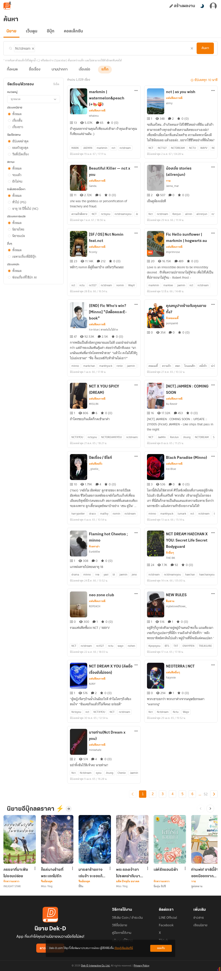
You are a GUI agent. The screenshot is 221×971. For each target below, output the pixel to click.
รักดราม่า (94, 546)
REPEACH (94, 606)
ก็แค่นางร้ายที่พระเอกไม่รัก (52, 873)
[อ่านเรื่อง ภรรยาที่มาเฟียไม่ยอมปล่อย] (19, 839)
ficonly (93, 252)
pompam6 (172, 323)
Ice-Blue (171, 468)
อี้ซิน (81, 886)
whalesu (94, 115)
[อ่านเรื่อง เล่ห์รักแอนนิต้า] (170, 839)
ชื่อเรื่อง (34, 70)
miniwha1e (95, 749)
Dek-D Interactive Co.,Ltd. (95, 966)
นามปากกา (60, 70)
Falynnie (171, 677)
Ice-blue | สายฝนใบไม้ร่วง (103, 329)
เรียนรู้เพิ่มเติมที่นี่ (123, 948)
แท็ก (104, 70)
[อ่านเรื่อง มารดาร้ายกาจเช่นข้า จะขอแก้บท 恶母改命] (95, 839)
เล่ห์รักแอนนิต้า (166, 870)
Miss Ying (46, 886)
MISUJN (93, 403)
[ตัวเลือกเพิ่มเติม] (136, 91)
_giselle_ (94, 468)
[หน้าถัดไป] (214, 794)
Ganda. (93, 185)
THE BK (170, 557)
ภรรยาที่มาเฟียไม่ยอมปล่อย (15, 873)
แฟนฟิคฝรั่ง (95, 464)
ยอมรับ (161, 948)
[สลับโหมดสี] (202, 6)
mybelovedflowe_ (176, 606)
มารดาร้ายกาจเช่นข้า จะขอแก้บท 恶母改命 (91, 873)
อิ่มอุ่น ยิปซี (160, 886)
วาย (168, 181)
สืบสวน (170, 601)
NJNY (92, 683)
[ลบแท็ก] (32, 47)
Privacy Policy (141, 966)
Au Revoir (171, 403)
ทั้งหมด (12, 70)
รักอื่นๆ (170, 553)
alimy (169, 103)
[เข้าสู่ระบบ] (213, 6)
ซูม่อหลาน (196, 886)
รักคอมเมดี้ (172, 318)
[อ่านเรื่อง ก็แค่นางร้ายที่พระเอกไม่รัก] (57, 839)
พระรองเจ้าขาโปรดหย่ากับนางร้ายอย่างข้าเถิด (129, 873)
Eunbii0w (94, 551)
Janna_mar (172, 185)
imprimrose (173, 252)
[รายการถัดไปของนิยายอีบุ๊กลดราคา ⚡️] (210, 808)
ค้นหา (205, 48)
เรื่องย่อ (84, 70)
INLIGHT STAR (12, 886)
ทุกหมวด (16, 99)
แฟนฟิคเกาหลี (97, 110)
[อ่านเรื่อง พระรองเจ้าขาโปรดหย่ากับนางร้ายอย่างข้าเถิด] (132, 839)
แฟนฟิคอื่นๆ (173, 672)
